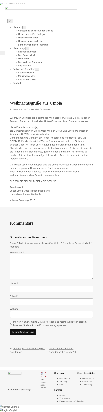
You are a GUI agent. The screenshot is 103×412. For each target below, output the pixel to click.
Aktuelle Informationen (41, 109)
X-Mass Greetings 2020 (22, 200)
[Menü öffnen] (2, 53)
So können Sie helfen (24, 69)
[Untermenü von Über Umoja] (27, 48)
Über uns (17, 27)
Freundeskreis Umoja (19, 389)
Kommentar (17, 252)
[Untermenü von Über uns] (24, 27)
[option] (51, 407)
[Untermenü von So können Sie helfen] (37, 69)
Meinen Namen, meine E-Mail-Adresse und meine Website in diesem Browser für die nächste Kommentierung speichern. (50, 323)
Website (14, 309)
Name (14, 283)
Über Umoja (19, 48)
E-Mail (14, 296)
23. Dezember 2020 (19, 109)
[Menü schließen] (10, 21)
